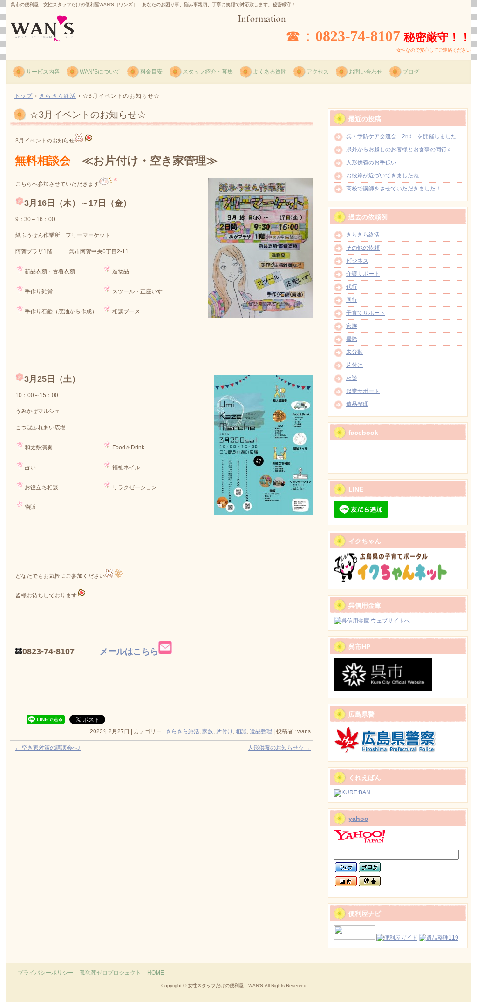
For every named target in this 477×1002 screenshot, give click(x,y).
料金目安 (151, 71)
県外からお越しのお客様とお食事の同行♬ (399, 149)
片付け (224, 731)
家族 (207, 731)
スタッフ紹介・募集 (208, 71)
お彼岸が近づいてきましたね (382, 175)
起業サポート (363, 391)
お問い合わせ (365, 71)
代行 (351, 287)
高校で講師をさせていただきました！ (393, 188)
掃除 (351, 339)
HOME (155, 972)
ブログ (410, 71)
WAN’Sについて (100, 71)
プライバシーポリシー (46, 972)
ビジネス (357, 260)
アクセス (318, 71)
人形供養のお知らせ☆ (279, 748)
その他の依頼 (363, 247)
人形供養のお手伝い (371, 162)
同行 (351, 300)
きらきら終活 (182, 731)
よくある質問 (269, 71)
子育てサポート (365, 313)
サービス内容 (43, 71)
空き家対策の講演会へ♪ (48, 748)
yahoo (358, 818)
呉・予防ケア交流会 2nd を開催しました (401, 136)
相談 (241, 731)
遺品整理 (261, 731)
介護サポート (363, 274)
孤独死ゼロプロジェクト (110, 972)
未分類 (354, 352)
